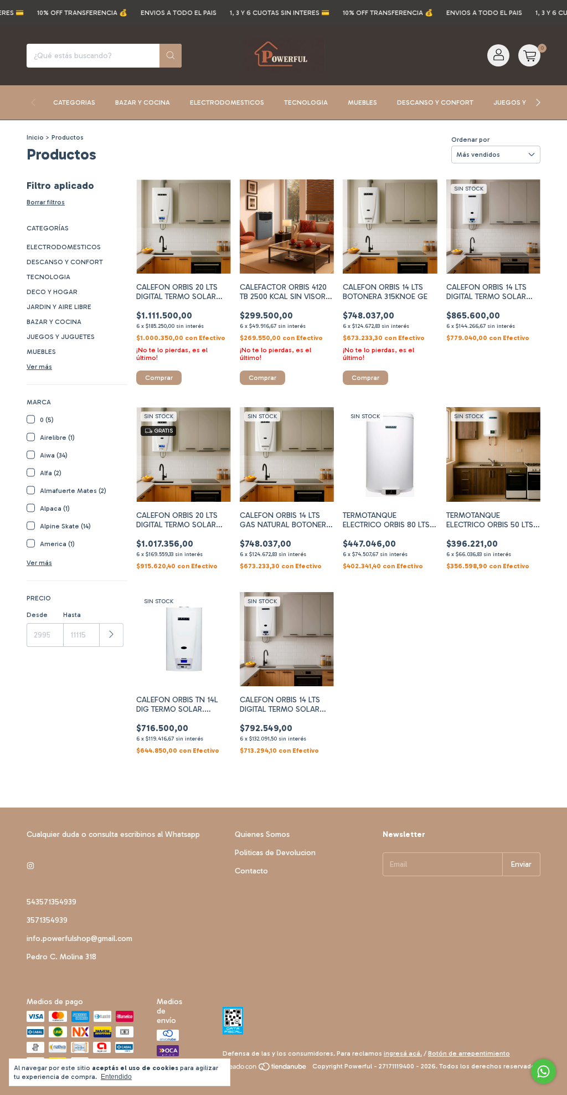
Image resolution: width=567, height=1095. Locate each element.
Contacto (251, 871)
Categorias (74, 102)
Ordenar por (470, 139)
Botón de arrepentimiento (469, 1053)
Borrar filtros (46, 202)
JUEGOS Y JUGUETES (61, 337)
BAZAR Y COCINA (54, 322)
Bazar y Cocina (142, 102)
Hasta (72, 615)
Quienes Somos (262, 834)
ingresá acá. (403, 1053)
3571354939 (47, 920)
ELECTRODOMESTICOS (64, 247)
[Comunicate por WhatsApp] (543, 1071)
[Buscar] (170, 56)
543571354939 (51, 902)
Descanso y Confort (435, 102)
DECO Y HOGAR (52, 292)
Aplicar (111, 635)
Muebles (362, 102)
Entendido (116, 1077)
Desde (37, 615)
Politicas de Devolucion (275, 852)
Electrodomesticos (227, 102)
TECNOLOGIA (48, 277)
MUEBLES (41, 352)
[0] (529, 55)
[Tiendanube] (265, 1069)
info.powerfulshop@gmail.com (79, 938)
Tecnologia (306, 102)
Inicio (35, 137)
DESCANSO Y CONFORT (65, 262)
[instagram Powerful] (30, 866)
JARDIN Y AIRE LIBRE (59, 307)
